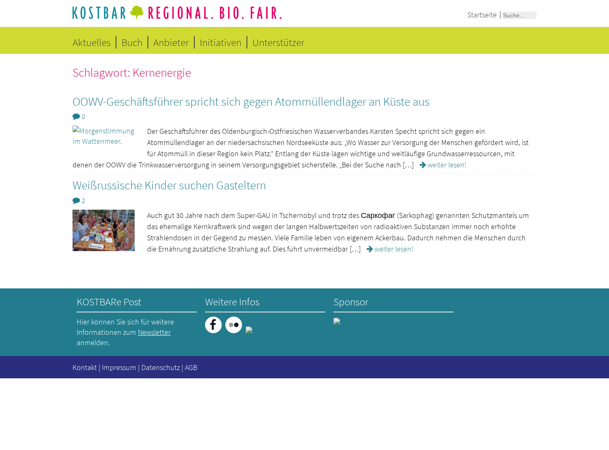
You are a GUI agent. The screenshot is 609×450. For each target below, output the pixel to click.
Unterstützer (278, 42)
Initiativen (221, 42)
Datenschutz (160, 367)
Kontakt (84, 367)
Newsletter (154, 332)
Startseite (482, 14)
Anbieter (171, 42)
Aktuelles (91, 42)
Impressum (119, 367)
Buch (132, 42)
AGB (191, 367)
